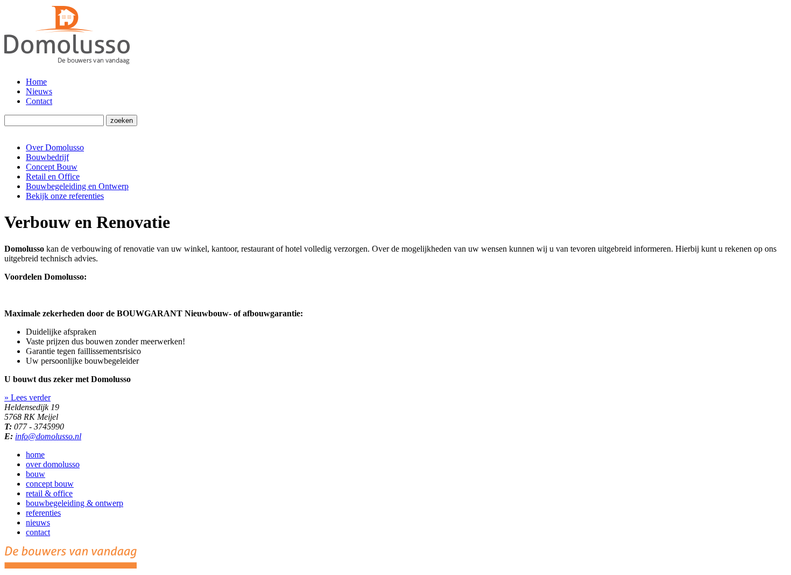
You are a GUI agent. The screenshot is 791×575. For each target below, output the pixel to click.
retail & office (49, 493)
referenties (43, 512)
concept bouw (50, 483)
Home (36, 81)
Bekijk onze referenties (65, 195)
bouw (35, 474)
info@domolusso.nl (48, 436)
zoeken (121, 120)
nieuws (38, 522)
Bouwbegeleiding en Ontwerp (77, 186)
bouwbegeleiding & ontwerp (74, 503)
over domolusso (53, 464)
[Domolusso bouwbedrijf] (67, 63)
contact (38, 532)
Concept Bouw (51, 166)
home (35, 454)
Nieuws (39, 91)
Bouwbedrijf (47, 157)
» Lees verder (27, 397)
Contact (39, 101)
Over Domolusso (55, 147)
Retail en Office (53, 176)
